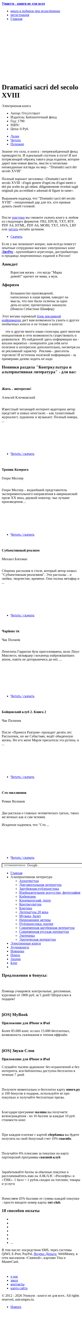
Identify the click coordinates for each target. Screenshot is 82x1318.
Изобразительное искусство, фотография (49, 892)
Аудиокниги (19, 947)
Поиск (15, 955)
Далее (14, 136)
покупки (18, 217)
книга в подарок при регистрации (35, 11)
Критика (25, 908)
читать (13, 229)
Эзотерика (27, 935)
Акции (15, 959)
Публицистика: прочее (36, 924)
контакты (17, 1284)
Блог (13, 963)
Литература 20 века (33, 912)
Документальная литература (40, 885)
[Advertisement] (29, 51)
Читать (15, 140)
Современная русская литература (44, 931)
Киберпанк (27, 896)
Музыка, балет (30, 916)
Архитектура (29, 881)
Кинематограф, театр (35, 900)
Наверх (15, 1307)
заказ (14, 1280)
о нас (14, 1276)
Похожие (17, 144)
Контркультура (30, 904)
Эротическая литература (37, 939)
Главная (16, 873)
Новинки (17, 951)
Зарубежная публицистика (39, 888)
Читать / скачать (22, 454)
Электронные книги (25, 943)
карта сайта (19, 1288)
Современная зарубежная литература (47, 928)
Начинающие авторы (35, 920)
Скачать (16, 236)
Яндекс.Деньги (45, 1254)
